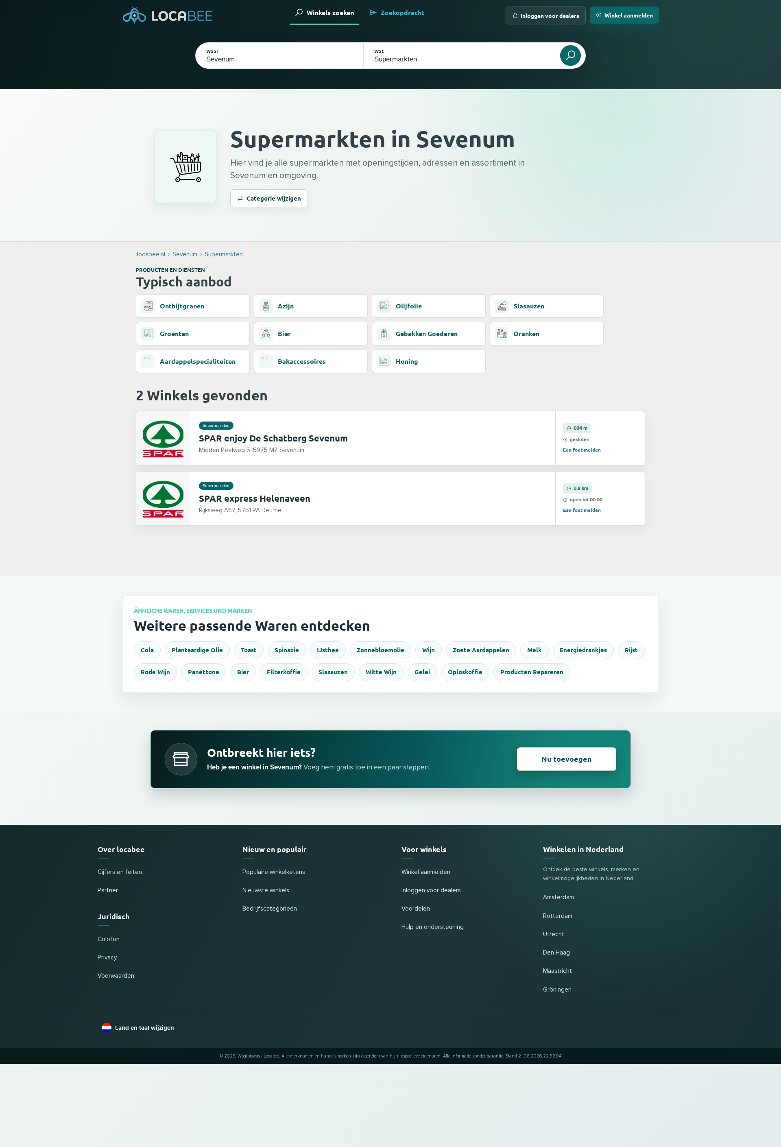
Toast (249, 650)
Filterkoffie (284, 672)
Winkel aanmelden (628, 15)
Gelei (422, 672)
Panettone (203, 672)
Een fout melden (582, 449)
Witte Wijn (381, 672)
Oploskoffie (465, 672)
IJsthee (328, 650)
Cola (147, 650)
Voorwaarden (116, 976)
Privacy (107, 958)
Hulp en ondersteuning (432, 927)
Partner (108, 890)
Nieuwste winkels (265, 890)
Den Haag (556, 953)
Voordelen (415, 909)
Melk (534, 650)
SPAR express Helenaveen (254, 498)
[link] (390, 438)
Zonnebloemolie (380, 650)
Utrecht (553, 934)
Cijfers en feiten (120, 872)
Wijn (428, 650)
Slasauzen (333, 672)
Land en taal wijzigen (144, 1027)
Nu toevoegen (566, 758)
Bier (243, 672)
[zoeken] (570, 55)
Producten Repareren (531, 672)
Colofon (109, 939)
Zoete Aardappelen (481, 650)
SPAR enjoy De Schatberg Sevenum (273, 438)
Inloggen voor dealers (550, 15)
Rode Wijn (155, 672)
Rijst (631, 650)
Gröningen (557, 990)
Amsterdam (558, 897)
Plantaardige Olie (197, 650)
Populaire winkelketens (273, 872)
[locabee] (167, 15)
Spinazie (287, 650)
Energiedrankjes (583, 650)
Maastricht (557, 971)
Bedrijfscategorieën (269, 909)
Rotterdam (557, 916)
